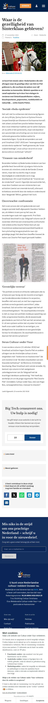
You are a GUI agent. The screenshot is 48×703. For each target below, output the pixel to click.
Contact (7, 623)
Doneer (25, 5)
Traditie (16, 37)
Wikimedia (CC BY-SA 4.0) (14, 73)
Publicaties (29, 623)
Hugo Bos (8, 628)
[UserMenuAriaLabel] (36, 5)
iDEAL (36, 589)
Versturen (9, 556)
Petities (28, 619)
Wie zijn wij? (9, 619)
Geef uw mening (32, 628)
